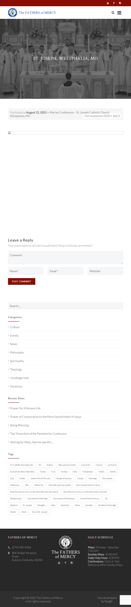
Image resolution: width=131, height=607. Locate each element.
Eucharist (112, 465)
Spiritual (13, 505)
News (13, 344)
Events (14, 335)
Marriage (93, 478)
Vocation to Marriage (107, 505)
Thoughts (41, 505)
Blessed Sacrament (67, 465)
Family (43, 471)
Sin (106, 498)
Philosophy (17, 352)
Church (99, 465)
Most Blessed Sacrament (60, 485)
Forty (75, 471)
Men (27, 485)
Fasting (64, 471)
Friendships (88, 471)
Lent (12, 478)
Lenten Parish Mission (40, 478)
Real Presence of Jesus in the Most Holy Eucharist (85, 491)
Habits (101, 471)
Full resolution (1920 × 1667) (102, 116)
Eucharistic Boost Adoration (22, 471)
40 (40, 465)
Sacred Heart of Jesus (90, 498)
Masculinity (107, 478)
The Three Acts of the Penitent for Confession (38, 433)
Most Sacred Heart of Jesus (88, 485)
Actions (50, 465)
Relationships (16, 498)
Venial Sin (65, 505)
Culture (15, 327)
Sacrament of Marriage (37, 498)
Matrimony (15, 485)
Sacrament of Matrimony (64, 498)
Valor (53, 505)
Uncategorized (19, 378)
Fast (53, 471)
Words (13, 512)
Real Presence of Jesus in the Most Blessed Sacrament (34, 491)
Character (85, 465)
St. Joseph (27, 505)
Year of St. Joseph (39, 512)
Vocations (16, 386)
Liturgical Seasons (64, 478)
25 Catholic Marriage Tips (21, 465)
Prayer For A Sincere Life (25, 408)
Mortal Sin (38, 485)
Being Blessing (19, 425)
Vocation (89, 505)
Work (24, 512)
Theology (16, 369)
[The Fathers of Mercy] (32, 12)
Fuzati (108, 601)
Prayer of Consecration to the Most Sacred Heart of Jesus (45, 416)
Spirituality (17, 361)
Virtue (77, 505)
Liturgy (80, 478)
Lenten (22, 478)
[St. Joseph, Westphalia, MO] (66, 181)
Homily (113, 471)
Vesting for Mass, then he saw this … (32, 442)
